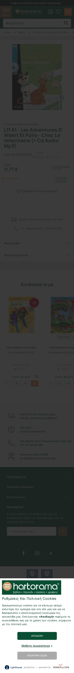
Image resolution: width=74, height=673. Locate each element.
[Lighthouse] (13, 667)
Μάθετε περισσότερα (36, 645)
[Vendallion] (60, 667)
